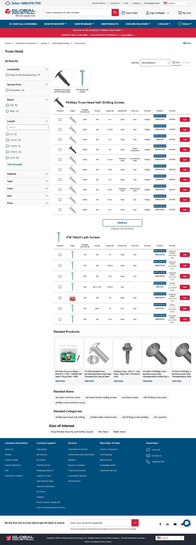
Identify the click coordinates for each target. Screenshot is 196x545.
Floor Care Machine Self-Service (51, 507)
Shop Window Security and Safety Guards (72, 431)
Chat (126, 3)
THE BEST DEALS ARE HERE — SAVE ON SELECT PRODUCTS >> (98, 35)
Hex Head (103, 431)
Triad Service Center (77, 470)
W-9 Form (41, 491)
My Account (42, 454)
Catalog (136, 3)
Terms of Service (126, 529)
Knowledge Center (152, 3)
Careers (8, 454)
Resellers (72, 459)
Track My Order (43, 465)
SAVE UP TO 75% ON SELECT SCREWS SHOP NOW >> (98, 30)
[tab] (176, 62)
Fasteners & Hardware (25, 43)
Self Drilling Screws (60, 43)
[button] (176, 3)
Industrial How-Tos (108, 470)
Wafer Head (119, 431)
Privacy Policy (112, 529)
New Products (106, 459)
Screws (44, 43)
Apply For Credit (44, 475)
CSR (6, 470)
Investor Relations (13, 465)
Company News (11, 459)
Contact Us (114, 3)
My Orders (41, 459)
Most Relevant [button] (148, 62)
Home (8, 43)
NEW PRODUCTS (109, 24)
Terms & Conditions (92, 541)
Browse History (98, 3)
